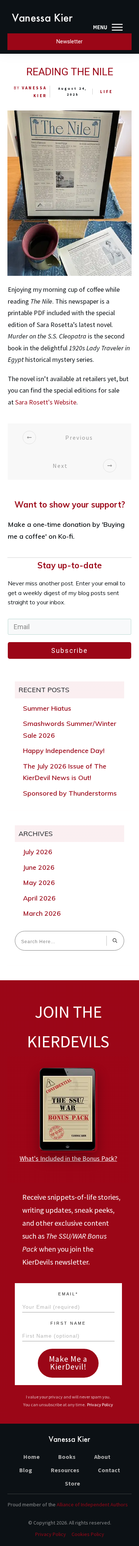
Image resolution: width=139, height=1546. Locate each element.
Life (106, 91)
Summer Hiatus (47, 708)
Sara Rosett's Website (45, 402)
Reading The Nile (69, 72)
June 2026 (38, 867)
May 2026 (39, 882)
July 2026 (37, 852)
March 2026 (42, 913)
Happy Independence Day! (64, 750)
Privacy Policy (100, 1404)
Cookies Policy (88, 1534)
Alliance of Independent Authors (92, 1504)
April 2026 (39, 898)
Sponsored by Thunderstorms (70, 793)
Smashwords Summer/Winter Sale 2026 (69, 729)
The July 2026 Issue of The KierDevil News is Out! (64, 772)
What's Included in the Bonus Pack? (68, 1158)
